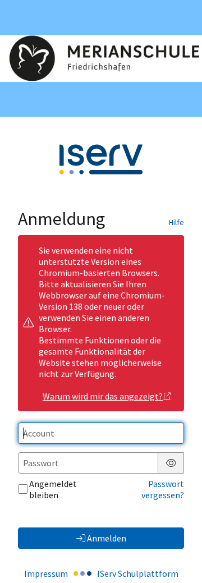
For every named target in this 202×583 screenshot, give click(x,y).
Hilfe (176, 222)
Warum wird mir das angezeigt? (103, 396)
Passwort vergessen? (162, 489)
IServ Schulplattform (137, 573)
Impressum (46, 573)
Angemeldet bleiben (53, 489)
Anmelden (106, 538)
